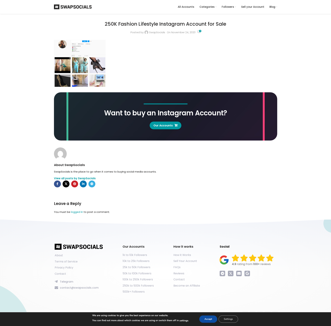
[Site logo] (73, 6)
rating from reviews (251, 264)
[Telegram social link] (91, 183)
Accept (208, 319)
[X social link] (66, 183)
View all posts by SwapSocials (75, 178)
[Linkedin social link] (83, 183)
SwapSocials (157, 32)
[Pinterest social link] (74, 183)
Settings (228, 319)
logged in (77, 212)
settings (183, 320)
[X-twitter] (230, 273)
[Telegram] (222, 273)
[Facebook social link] (57, 183)
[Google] (247, 273)
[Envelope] (239, 273)
